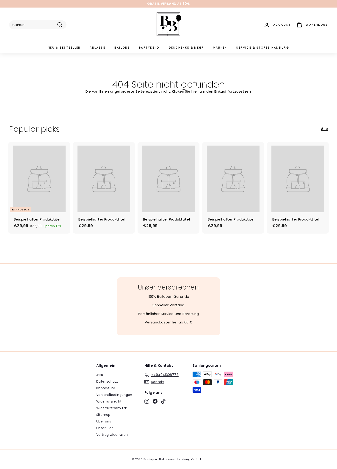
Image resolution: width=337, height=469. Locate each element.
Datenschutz (107, 381)
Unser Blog (105, 428)
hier (194, 91)
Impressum (105, 388)
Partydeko (149, 48)
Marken (220, 48)
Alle (324, 128)
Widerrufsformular (111, 408)
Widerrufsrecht (109, 401)
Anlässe (97, 48)
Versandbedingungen (114, 394)
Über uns (103, 421)
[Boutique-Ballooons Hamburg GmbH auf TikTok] (163, 401)
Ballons (122, 48)
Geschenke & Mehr (186, 48)
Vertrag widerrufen (112, 434)
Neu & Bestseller (64, 48)
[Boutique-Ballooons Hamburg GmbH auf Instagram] (146, 401)
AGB (99, 374)
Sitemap (103, 414)
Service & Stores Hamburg (262, 48)
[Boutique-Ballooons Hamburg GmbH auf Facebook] (155, 401)
